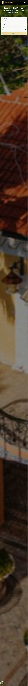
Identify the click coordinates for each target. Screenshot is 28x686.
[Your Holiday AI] (2, 683)
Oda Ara (14, 33)
